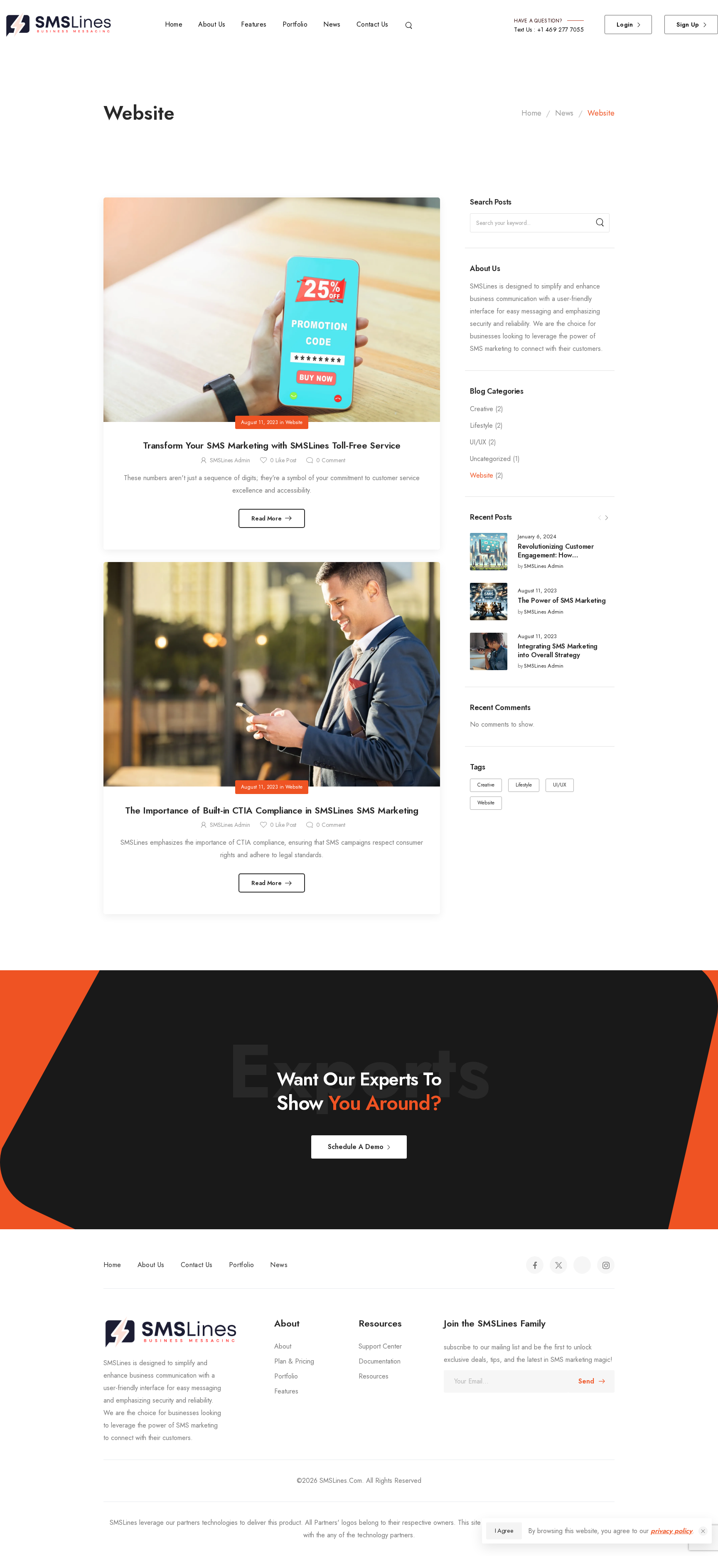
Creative (481, 409)
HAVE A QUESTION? (538, 21)
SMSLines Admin (543, 566)
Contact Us (373, 24)
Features (253, 24)
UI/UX (478, 442)
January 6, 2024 (537, 536)
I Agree (504, 1530)
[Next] (606, 518)
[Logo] (62, 24)
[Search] (409, 24)
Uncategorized (490, 459)
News (332, 24)
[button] (703, 1531)
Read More (267, 518)
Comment (330, 460)
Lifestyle (481, 425)
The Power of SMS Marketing (562, 600)
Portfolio (295, 24)
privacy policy (671, 1531)
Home (174, 24)
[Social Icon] (534, 1265)
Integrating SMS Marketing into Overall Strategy (558, 650)
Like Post (283, 460)
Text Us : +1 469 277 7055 (549, 29)
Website (481, 475)
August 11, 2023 (537, 590)
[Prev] (599, 518)
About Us (211, 24)
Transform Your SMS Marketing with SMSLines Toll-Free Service (272, 445)
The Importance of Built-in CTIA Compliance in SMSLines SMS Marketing (271, 810)
